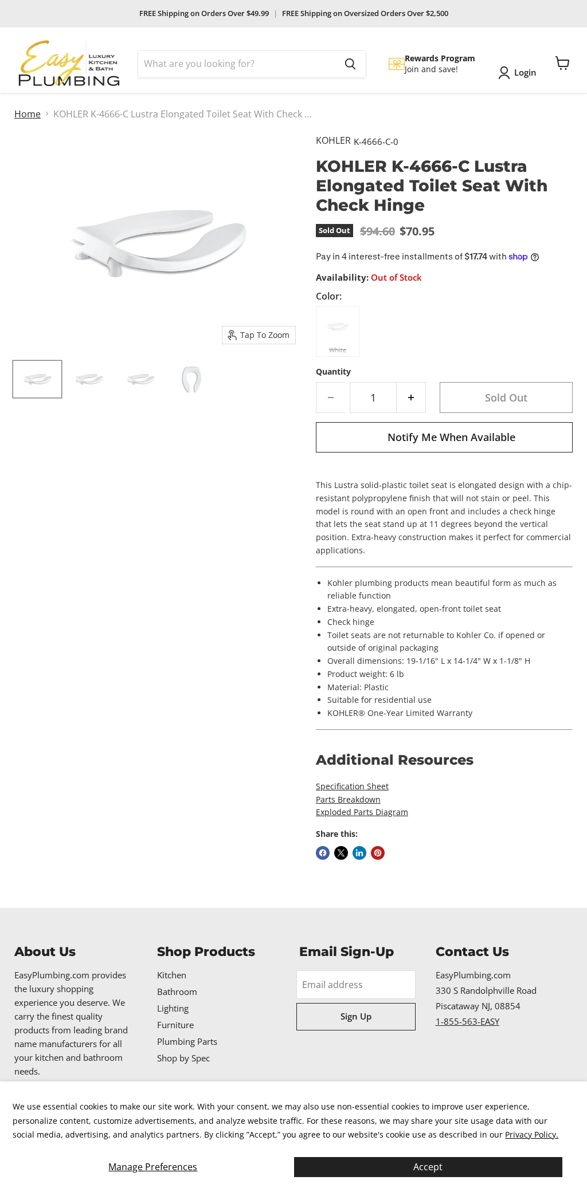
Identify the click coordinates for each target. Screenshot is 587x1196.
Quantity (333, 371)
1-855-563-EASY (467, 1021)
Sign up (356, 1016)
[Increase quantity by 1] (411, 398)
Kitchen (171, 975)
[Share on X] (341, 853)
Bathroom (177, 991)
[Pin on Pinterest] (378, 853)
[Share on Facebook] (323, 853)
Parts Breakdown (348, 799)
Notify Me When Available (451, 437)
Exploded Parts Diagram (362, 811)
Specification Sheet (352, 786)
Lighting (173, 1008)
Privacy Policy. (531, 1134)
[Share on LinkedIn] (359, 853)
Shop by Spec (183, 1058)
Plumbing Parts (187, 1041)
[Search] (350, 64)
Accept (428, 1166)
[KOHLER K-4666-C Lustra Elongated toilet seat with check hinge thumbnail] (140, 379)
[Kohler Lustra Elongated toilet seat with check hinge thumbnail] (37, 379)
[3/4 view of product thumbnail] (89, 379)
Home (27, 114)
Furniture (175, 1024)
